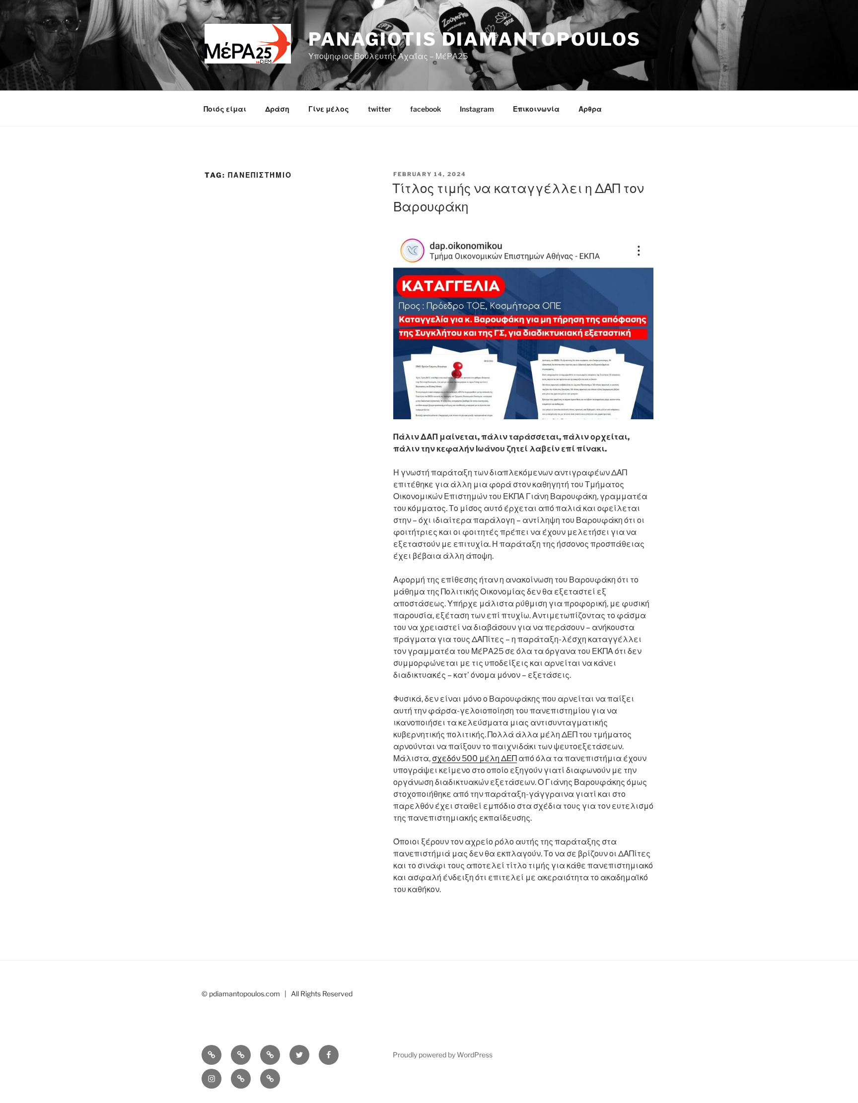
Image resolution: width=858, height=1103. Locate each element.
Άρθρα (590, 109)
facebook (425, 109)
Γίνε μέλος (328, 109)
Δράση (277, 109)
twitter (379, 109)
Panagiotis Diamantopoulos (474, 39)
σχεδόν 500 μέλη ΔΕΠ (474, 758)
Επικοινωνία (536, 109)
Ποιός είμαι (225, 109)
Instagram (477, 109)
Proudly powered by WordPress (443, 1054)
